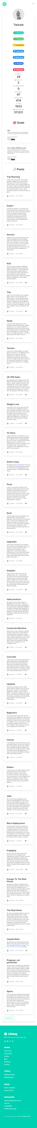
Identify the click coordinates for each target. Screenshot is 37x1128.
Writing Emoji (9, 1077)
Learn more (8, 1051)
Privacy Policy (8, 1090)
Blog (5, 1059)
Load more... (9, 1018)
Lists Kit (7, 1103)
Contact (6, 1064)
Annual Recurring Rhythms (18, 943)
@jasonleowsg (26, 1116)
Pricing (6, 1056)
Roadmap (7, 1062)
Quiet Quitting (18, 464)
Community (8, 1053)
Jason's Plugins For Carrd (12, 1100)
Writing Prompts (9, 1074)
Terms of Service (9, 1088)
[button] (33, 3)
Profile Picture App (10, 1109)
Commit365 (8, 1106)
